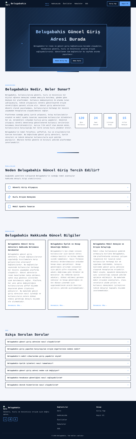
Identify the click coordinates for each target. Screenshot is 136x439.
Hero (47, 3)
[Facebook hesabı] (15, 419)
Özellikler (67, 3)
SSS (86, 3)
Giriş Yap (112, 3)
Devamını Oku (14, 305)
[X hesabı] (5, 419)
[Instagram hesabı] (10, 419)
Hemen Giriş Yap (61, 61)
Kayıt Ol (125, 3)
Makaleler (79, 3)
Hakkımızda (55, 3)
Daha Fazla (77, 61)
